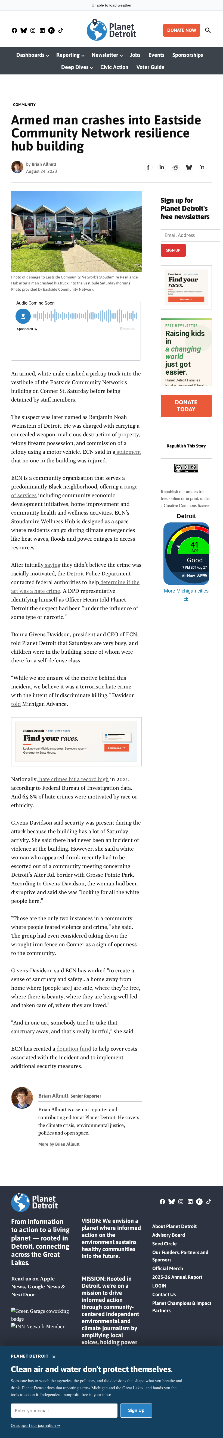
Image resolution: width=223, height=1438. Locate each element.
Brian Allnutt (44, 164)
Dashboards (30, 55)
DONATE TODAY (186, 406)
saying (52, 565)
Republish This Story (186, 445)
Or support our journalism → (35, 1425)
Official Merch (167, 1268)
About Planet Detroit (174, 1226)
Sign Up (136, 1410)
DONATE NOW (181, 30)
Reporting (68, 55)
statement (128, 452)
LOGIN (159, 1286)
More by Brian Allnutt (58, 1144)
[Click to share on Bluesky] (189, 167)
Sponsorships (187, 55)
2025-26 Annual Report (177, 1277)
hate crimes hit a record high (73, 779)
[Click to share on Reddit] (175, 167)
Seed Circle (164, 1243)
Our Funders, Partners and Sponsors (180, 1255)
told (16, 704)
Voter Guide (151, 67)
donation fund (73, 1048)
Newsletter (105, 55)
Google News (44, 1287)
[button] (76, 741)
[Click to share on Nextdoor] (202, 167)
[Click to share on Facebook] (148, 167)
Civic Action (114, 67)
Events (156, 55)
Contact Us (164, 1294)
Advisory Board (168, 1235)
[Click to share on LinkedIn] (161, 167)
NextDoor (23, 1295)
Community (24, 104)
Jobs (135, 55)
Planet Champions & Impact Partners (181, 1306)
